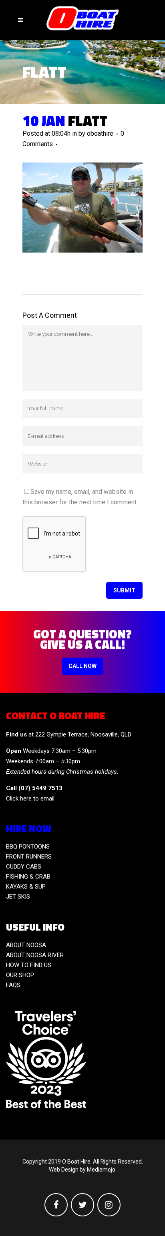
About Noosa (26, 945)
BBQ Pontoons (28, 846)
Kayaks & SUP (26, 886)
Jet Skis (18, 896)
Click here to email (30, 798)
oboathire (100, 133)
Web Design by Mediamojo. (83, 1169)
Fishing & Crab (28, 876)
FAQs (13, 985)
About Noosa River (35, 955)
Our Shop (20, 975)
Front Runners (29, 856)
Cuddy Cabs (23, 866)
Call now (82, 666)
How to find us (28, 965)
